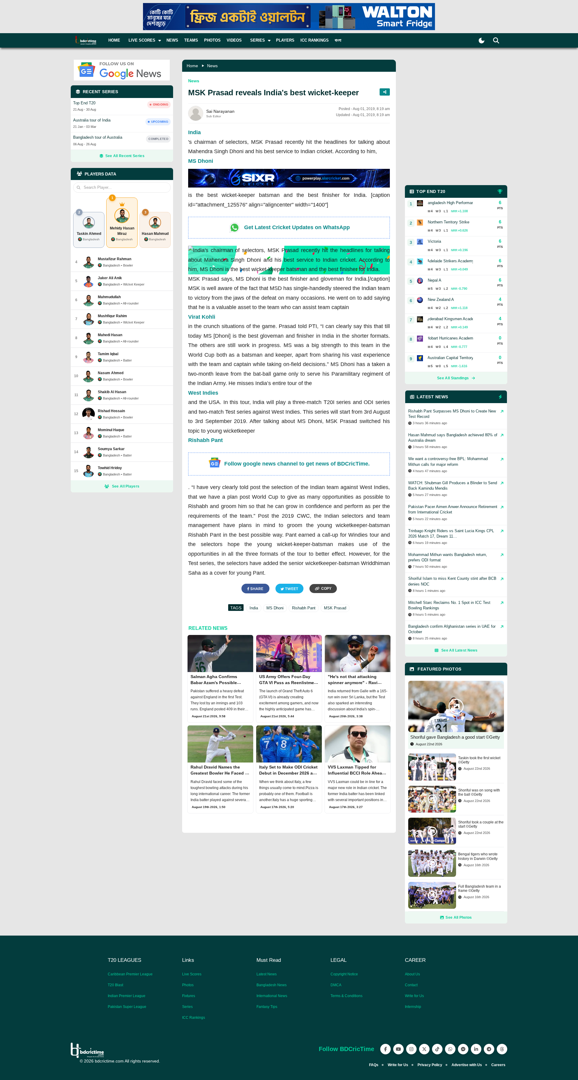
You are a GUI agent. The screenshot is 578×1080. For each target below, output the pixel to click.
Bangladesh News (271, 985)
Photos (212, 40)
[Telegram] (489, 1049)
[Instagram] (411, 1049)
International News (271, 996)
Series (187, 1007)
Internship (413, 1007)
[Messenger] (463, 1049)
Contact (411, 985)
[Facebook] (385, 1049)
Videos (234, 40)
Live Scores (191, 974)
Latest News (266, 974)
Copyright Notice (344, 974)
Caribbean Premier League (130, 974)
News (172, 40)
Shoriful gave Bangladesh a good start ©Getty (455, 737)
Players (285, 40)
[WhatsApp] (450, 1049)
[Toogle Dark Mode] (481, 40)
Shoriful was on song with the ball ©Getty (479, 792)
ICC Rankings (314, 40)
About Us (412, 974)
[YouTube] (398, 1049)
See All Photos (459, 917)
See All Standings (453, 378)
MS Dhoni (200, 161)
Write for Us (414, 996)
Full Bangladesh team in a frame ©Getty (479, 888)
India (194, 132)
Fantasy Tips (266, 1007)
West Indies (203, 393)
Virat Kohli (201, 317)
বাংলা (338, 40)
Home (114, 40)
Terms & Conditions (346, 996)
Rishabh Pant (205, 440)
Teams (191, 40)
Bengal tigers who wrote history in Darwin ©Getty (478, 856)
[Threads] (502, 1049)
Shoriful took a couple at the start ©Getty (481, 824)
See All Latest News (459, 650)
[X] (424, 1049)
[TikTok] (437, 1049)
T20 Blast (115, 985)
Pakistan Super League (127, 1007)
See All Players (126, 486)
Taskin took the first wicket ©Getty (479, 760)
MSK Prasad (335, 608)
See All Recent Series (124, 156)
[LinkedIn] (476, 1049)
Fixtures (188, 996)
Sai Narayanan (220, 111)
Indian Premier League (126, 996)
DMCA (336, 985)
